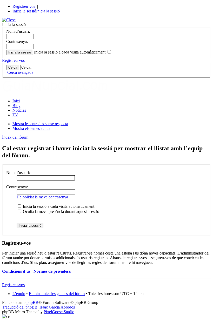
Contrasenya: (17, 41)
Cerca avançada (20, 72)
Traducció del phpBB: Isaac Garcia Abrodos (38, 307)
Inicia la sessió (24, 11)
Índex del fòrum (15, 137)
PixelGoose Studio (59, 312)
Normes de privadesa (52, 271)
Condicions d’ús (16, 271)
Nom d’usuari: (18, 31)
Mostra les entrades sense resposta (40, 124)
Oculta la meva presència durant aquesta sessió (60, 211)
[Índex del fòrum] (60, 92)
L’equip (18, 293)
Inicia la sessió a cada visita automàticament (70, 52)
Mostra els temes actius (31, 128)
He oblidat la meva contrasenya (42, 197)
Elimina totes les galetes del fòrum (57, 293)
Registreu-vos (23, 6)
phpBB (32, 302)
